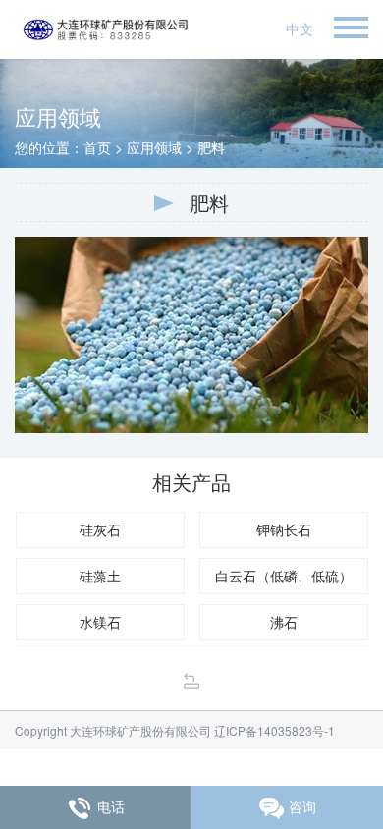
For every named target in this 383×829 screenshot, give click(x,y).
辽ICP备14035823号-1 (273, 730)
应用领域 (154, 147)
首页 (97, 147)
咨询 (302, 806)
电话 (111, 806)
